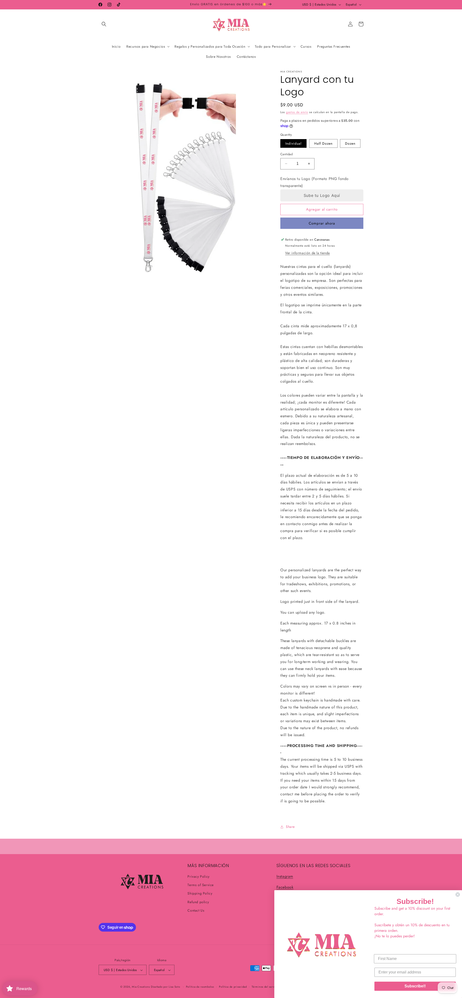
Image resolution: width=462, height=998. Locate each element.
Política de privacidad (233, 987)
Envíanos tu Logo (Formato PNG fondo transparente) (314, 182)
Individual (293, 143)
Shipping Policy (199, 893)
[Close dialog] (457, 894)
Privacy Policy (198, 876)
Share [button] (290, 826)
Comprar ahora (322, 223)
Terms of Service (200, 884)
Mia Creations (141, 987)
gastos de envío (297, 112)
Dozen (350, 143)
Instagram (284, 876)
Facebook (285, 887)
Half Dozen (323, 143)
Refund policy (198, 902)
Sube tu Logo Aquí (322, 195)
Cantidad (286, 154)
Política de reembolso (200, 987)
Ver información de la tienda (307, 253)
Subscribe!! (415, 986)
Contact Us (195, 910)
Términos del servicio (265, 987)
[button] (104, 24)
